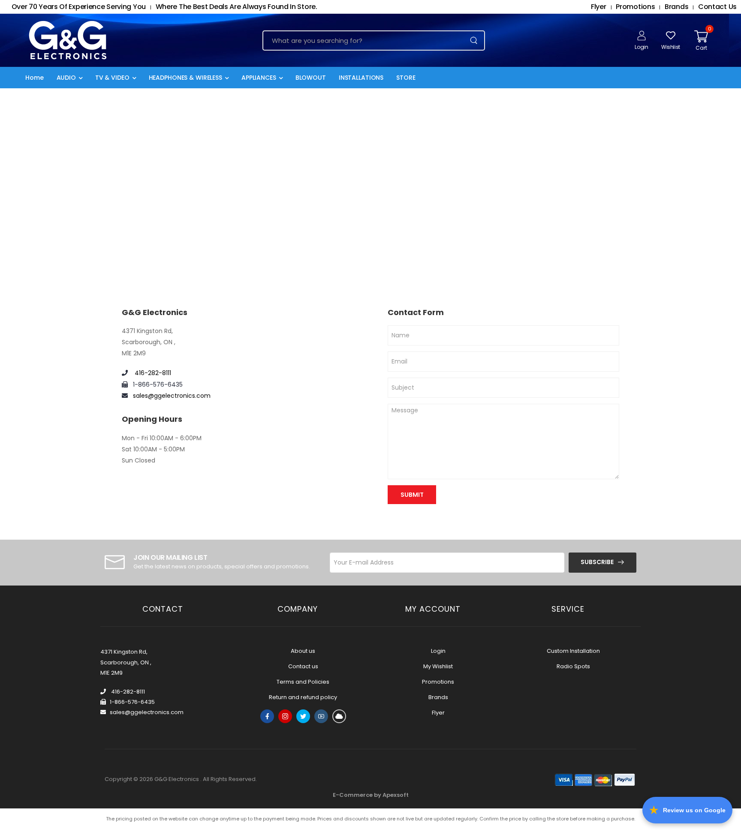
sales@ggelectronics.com (172, 395)
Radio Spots (573, 666)
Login (438, 651)
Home (34, 77)
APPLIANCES (258, 77)
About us (303, 651)
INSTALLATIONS (361, 77)
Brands (438, 697)
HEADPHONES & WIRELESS (185, 77)
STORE (405, 77)
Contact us (303, 666)
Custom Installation (573, 651)
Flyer (438, 713)
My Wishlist (438, 666)
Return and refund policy (303, 697)
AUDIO (66, 77)
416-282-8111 (152, 373)
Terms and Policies (303, 682)
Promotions (438, 682)
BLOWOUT (310, 77)
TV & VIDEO (112, 77)
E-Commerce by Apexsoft (371, 795)
